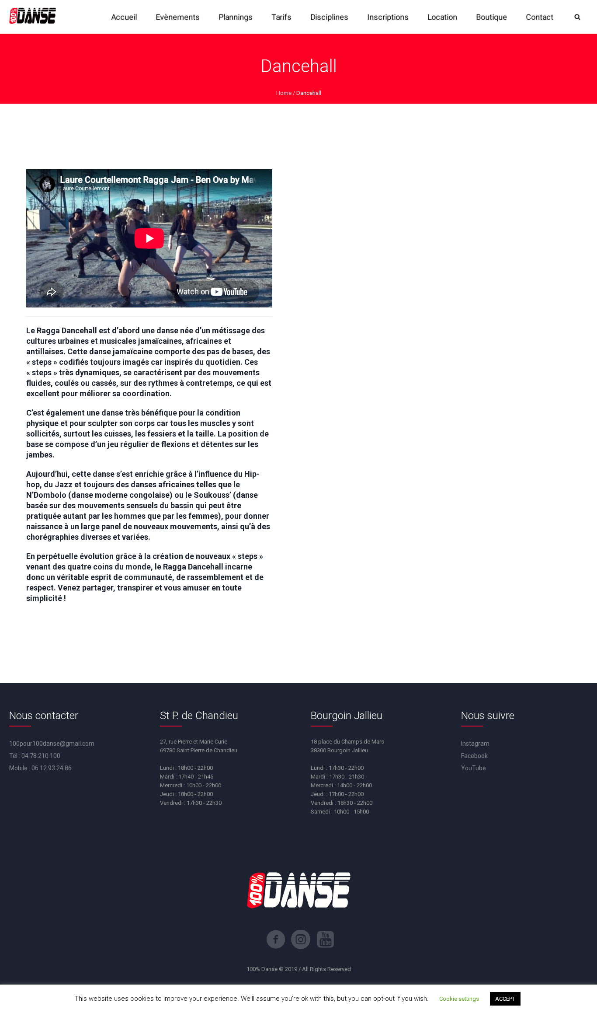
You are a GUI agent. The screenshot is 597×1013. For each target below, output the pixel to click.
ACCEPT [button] (505, 999)
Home (284, 93)
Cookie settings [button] (459, 999)
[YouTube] (325, 939)
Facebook (474, 755)
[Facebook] (275, 939)
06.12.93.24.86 (51, 768)
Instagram (475, 743)
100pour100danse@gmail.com (51, 743)
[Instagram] (300, 939)
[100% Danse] (32, 17)
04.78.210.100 (40, 755)
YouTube (473, 768)
